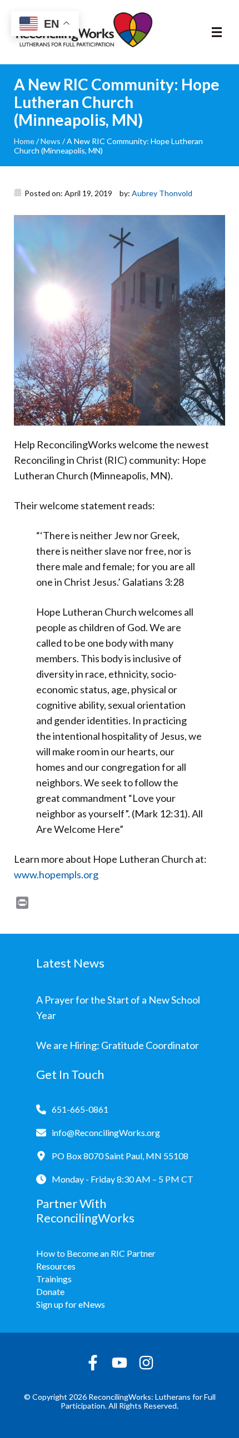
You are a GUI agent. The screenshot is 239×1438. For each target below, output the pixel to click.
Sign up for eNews (70, 1304)
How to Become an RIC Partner (96, 1253)
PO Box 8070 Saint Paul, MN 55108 (120, 1155)
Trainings (54, 1278)
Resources (56, 1266)
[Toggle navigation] (216, 32)
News (51, 141)
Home (24, 141)
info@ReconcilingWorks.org (106, 1132)
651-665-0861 (80, 1109)
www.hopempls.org (56, 874)
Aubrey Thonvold (162, 193)
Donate (50, 1291)
